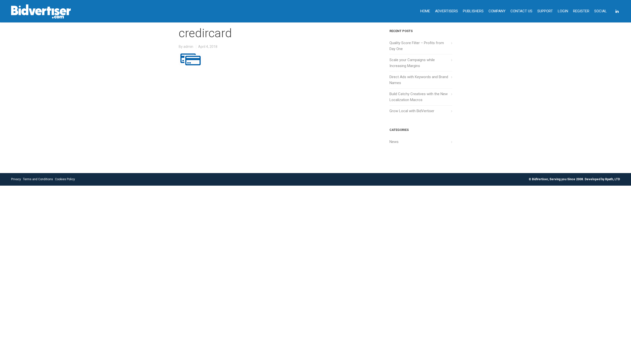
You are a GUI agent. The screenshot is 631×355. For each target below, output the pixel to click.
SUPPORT (545, 11)
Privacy (16, 179)
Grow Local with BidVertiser (411, 111)
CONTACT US (521, 11)
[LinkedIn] (617, 11)
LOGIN (563, 11)
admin (188, 47)
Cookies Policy (65, 179)
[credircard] (190, 55)
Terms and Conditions (38, 179)
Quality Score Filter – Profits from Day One (416, 46)
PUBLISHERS (473, 11)
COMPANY (497, 11)
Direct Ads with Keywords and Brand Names (418, 80)
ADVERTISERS (446, 11)
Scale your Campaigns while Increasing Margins (412, 63)
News (394, 142)
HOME (425, 11)
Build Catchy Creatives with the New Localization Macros (418, 97)
